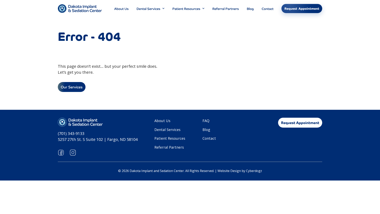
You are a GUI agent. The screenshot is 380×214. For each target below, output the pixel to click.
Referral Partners (225, 8)
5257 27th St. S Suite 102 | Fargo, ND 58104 (98, 139)
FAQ (205, 120)
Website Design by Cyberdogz (240, 171)
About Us (121, 8)
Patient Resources (186, 8)
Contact (268, 8)
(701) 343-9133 (71, 133)
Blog (250, 8)
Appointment (301, 8)
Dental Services (148, 8)
